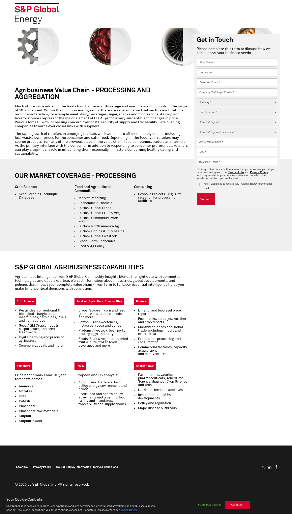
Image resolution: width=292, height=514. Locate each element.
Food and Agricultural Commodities (99, 301)
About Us (22, 467)
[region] (146, 503)
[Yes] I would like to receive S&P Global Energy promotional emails (237, 186)
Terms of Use (236, 172)
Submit (205, 199)
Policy (80, 366)
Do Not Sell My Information (73, 467)
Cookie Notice (129, 510)
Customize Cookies (209, 504)
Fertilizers (23, 366)
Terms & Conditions (105, 467)
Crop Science (25, 301)
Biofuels (141, 301)
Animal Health (145, 366)
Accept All (237, 504)
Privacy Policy (259, 172)
